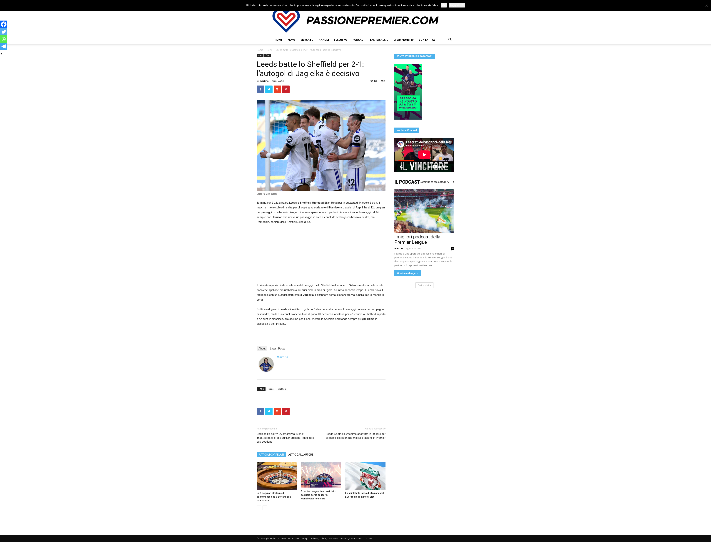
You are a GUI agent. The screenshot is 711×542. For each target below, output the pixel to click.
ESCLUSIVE (340, 39)
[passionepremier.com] (355, 20)
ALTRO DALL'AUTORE (300, 454)
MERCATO (307, 39)
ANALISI (324, 39)
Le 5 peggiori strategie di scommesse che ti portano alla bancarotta (274, 497)
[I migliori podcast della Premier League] (424, 211)
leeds (270, 388)
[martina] (266, 364)
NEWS (291, 39)
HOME (279, 39)
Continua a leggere (407, 273)
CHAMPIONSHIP (404, 39)
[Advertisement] (321, 255)
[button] (449, 40)
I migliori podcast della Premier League (417, 239)
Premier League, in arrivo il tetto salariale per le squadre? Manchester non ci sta (318, 495)
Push (268, 55)
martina (264, 80)
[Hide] (1, 53)
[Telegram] (3, 46)
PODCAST (359, 39)
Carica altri (423, 285)
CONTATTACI (427, 39)
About (262, 348)
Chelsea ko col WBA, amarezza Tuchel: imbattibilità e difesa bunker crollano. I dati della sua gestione (285, 437)
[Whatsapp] (3, 39)
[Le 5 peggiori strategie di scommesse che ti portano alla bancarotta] (277, 476)
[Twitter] (3, 31)
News (269, 49)
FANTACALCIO (379, 39)
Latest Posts (277, 348)
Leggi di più (456, 5)
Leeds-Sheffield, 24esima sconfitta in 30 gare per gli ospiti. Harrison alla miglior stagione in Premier (355, 435)
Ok (443, 5)
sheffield (282, 388)
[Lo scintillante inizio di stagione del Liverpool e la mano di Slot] (365, 476)
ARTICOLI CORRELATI (271, 454)
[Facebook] (3, 24)
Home (260, 49)
